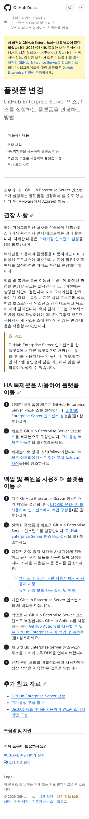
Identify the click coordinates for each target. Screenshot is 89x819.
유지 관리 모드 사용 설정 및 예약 (47, 590)
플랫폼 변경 (59, 28)
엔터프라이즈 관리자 (26, 18)
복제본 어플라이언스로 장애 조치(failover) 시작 (46, 457)
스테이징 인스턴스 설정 (59, 238)
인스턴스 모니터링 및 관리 (31, 23)
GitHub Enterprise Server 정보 (38, 696)
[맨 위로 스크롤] (78, 808)
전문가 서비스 (42, 801)
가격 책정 (21, 801)
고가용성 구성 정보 (27, 702)
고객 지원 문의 (19, 762)
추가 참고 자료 (22, 683)
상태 (7, 801)
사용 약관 (46, 796)
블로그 (62, 801)
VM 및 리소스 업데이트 (28, 28)
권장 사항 (16, 215)
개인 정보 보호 (67, 796)
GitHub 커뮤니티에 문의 (26, 755)
